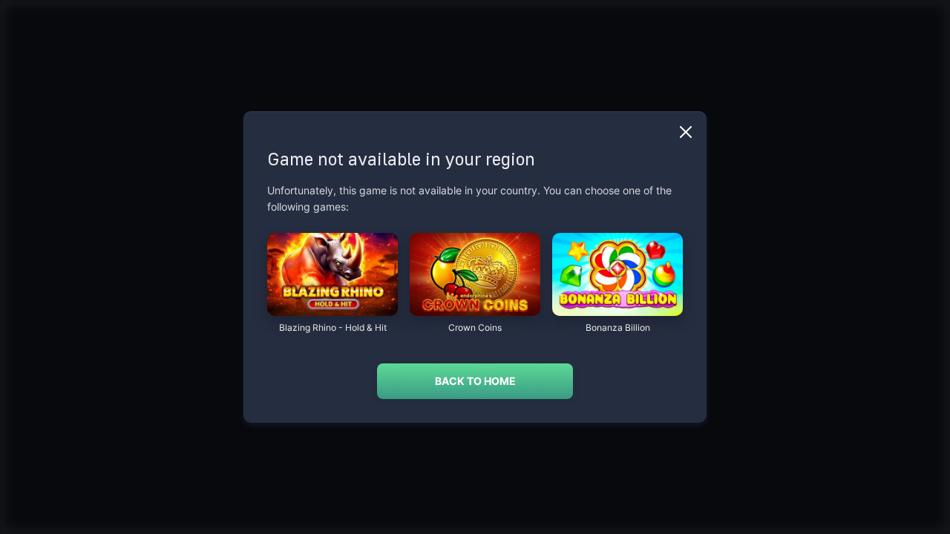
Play (332, 308)
